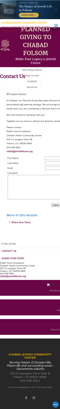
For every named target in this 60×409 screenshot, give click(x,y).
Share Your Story (21, 222)
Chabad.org (23, 387)
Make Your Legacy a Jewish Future (35, 61)
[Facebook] (26, 397)
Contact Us (9, 251)
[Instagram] (34, 397)
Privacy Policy (46, 387)
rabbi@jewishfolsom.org (20, 151)
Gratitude (32, 81)
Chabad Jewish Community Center (25, 26)
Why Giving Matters (32, 70)
